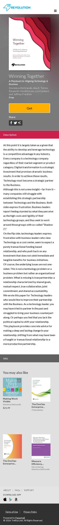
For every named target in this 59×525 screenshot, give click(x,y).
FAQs (17, 490)
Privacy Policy (30, 512)
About (7, 490)
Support (29, 490)
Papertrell (20, 518)
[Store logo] (5, 499)
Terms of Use (11, 512)
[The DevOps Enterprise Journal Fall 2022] (12, 446)
